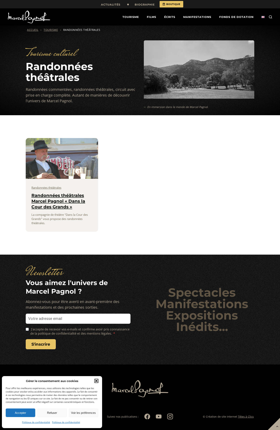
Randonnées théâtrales (46, 187)
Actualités (110, 4)
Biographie (145, 4)
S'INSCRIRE (40, 344)
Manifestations (197, 17)
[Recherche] (270, 17)
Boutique (173, 4)
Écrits (169, 17)
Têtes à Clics (246, 416)
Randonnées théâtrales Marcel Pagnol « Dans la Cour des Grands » (58, 201)
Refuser (52, 412)
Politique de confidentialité (36, 422)
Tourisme (130, 17)
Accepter (20, 412)
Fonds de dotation (236, 17)
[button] (96, 381)
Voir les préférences (83, 412)
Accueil (32, 30)
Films (151, 17)
